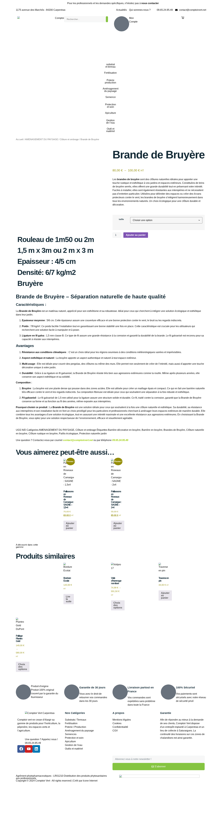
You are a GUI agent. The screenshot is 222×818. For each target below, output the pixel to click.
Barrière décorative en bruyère (124, 430)
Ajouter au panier (136, 235)
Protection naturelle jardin (93, 433)
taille (121, 219)
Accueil (19, 139)
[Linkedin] (36, 749)
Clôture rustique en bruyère (43, 433)
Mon (131, 18)
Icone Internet (90, 780)
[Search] (107, 19)
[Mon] (121, 23)
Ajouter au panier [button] (70, 525)
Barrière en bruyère (152, 430)
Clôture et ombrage (69, 139)
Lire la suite (68, 599)
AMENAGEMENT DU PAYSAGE (41, 139)
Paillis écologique (68, 433)
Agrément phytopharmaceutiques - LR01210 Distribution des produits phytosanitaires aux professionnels (61, 777)
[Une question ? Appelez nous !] (21, 741)
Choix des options (117, 605)
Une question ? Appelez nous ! (41, 739)
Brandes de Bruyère (174, 430)
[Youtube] (28, 749)
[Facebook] (21, 749)
